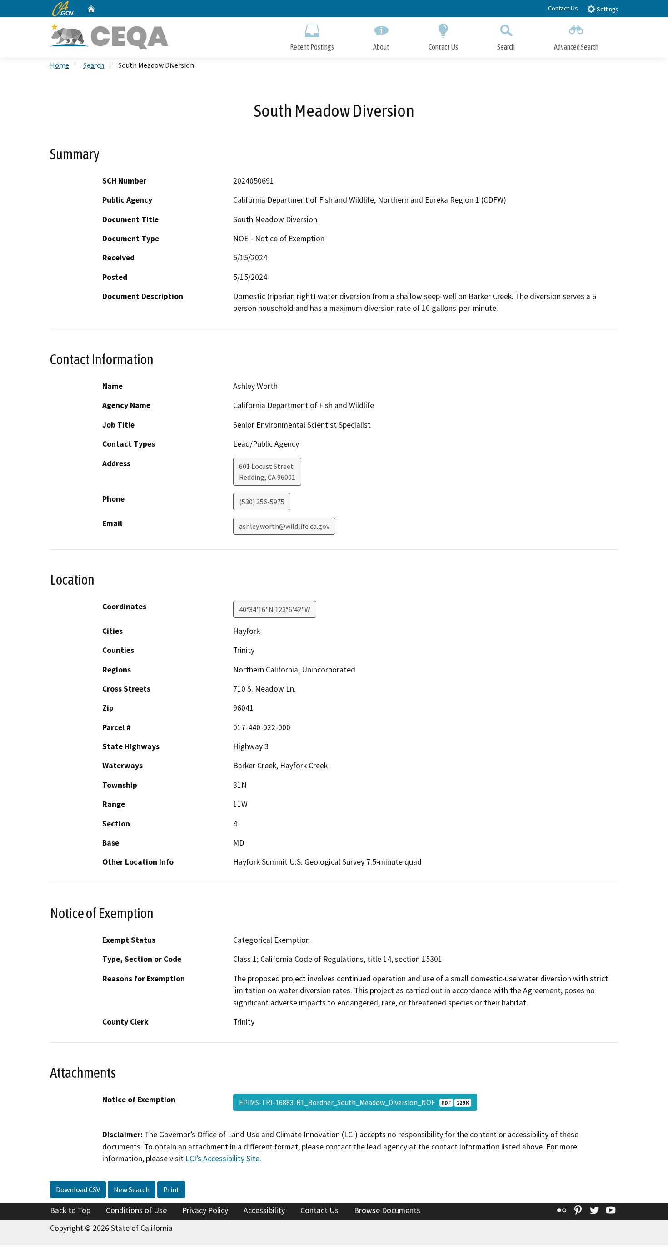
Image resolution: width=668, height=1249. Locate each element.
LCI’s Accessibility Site (222, 1159)
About (381, 47)
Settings (606, 9)
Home (59, 65)
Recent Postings (312, 47)
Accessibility (264, 1210)
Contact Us (563, 8)
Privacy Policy (205, 1210)
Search (506, 47)
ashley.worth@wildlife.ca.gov (284, 526)
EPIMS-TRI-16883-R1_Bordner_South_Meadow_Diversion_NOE (354, 1102)
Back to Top (70, 1210)
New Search (132, 1189)
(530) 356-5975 (261, 501)
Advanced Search (576, 47)
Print (171, 1189)
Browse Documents (387, 1210)
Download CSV (78, 1189)
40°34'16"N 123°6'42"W (274, 609)
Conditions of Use (136, 1210)
